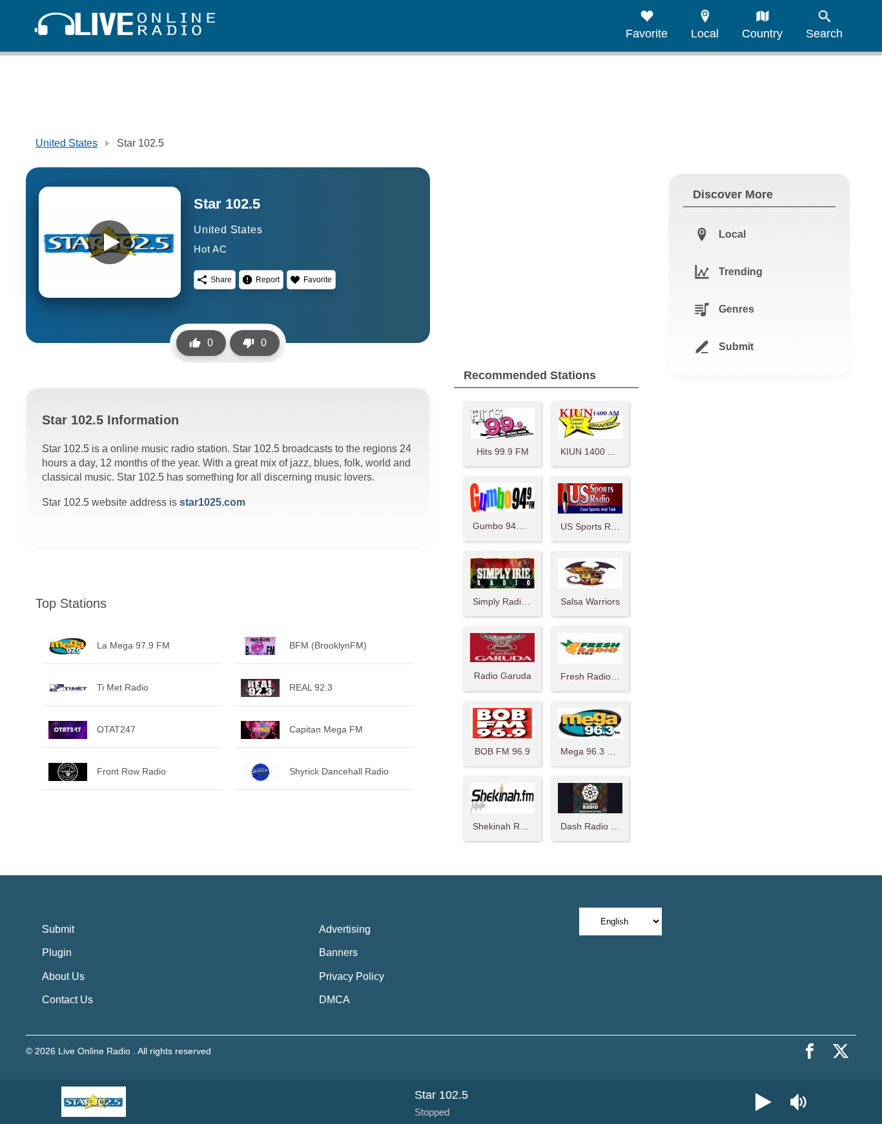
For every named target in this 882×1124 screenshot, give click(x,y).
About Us (63, 976)
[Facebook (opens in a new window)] (809, 1051)
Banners (338, 952)
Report (268, 279)
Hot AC (210, 249)
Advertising (345, 929)
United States (66, 143)
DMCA (334, 999)
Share (221, 279)
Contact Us (67, 999)
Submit (58, 929)
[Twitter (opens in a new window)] (840, 1051)
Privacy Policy (351, 976)
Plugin (57, 952)
